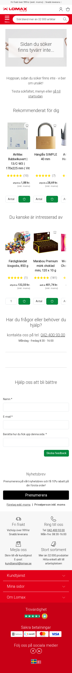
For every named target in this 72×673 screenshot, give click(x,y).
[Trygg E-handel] (45, 616)
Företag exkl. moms (19, 504)
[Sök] (65, 19)
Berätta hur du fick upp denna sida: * (25, 434)
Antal (11, 199)
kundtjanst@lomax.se (18, 563)
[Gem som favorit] (27, 126)
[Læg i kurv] (24, 199)
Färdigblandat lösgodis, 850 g (17, 263)
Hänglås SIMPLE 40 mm (45, 157)
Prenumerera (36, 495)
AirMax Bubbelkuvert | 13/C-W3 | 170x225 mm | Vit (18, 161)
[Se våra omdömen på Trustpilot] (33, 616)
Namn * (7, 399)
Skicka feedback (56, 453)
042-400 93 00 (53, 335)
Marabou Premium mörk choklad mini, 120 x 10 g (45, 265)
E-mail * (8, 416)
